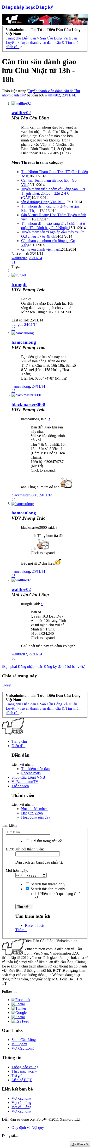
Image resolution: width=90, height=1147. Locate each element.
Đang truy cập (32, 813)
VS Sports (19, 1044)
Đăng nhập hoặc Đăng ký (27, 7)
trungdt (19, 284)
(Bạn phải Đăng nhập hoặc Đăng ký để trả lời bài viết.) (43, 666)
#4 (13, 499)
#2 (13, 329)
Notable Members (34, 809)
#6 (13, 658)
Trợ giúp (18, 1076)
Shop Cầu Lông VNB (28, 777)
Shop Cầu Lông (24, 1040)
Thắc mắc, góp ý (24, 1071)
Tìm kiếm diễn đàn (35, 769)
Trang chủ (19, 741)
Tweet (6, 685)
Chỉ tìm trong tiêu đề (46, 841)
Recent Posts (31, 773)
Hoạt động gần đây (35, 817)
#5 (13, 576)
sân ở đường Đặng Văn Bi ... (43, 202)
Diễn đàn (18, 746)
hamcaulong (24, 342)
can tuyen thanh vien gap (40, 249)
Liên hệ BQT (22, 1080)
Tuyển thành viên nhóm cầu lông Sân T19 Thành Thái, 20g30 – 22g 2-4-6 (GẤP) (53, 193)
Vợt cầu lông (21, 1098)
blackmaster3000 (28, 404)
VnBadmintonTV (25, 782)
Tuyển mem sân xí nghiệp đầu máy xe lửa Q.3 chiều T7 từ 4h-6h (52, 234)
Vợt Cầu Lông (23, 1048)
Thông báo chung (25, 1067)
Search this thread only (47, 884)
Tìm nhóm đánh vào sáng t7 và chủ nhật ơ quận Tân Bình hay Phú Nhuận (53, 225)
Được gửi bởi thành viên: (25, 849)
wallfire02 (52, 95)
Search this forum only (47, 889)
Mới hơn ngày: (17, 870)
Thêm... (21, 930)
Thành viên (20, 786)
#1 (13, 262)
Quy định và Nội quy (28, 1127)
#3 (13, 391)
